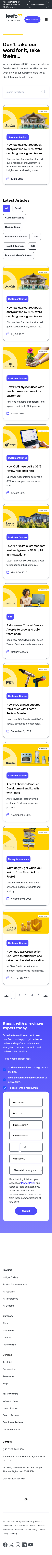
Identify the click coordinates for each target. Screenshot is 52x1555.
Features (7, 1270)
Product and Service (16, 236)
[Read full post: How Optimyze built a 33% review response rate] (26, 449)
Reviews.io (8, 1376)
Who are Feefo (10, 1401)
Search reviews (38, 4)
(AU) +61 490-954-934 (14, 1478)
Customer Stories (14, 217)
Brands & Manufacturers (18, 255)
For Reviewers (10, 1393)
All (6, 208)
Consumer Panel (11, 1429)
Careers (7, 1337)
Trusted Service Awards (15, 1284)
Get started (32, 19)
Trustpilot (7, 1362)
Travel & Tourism (14, 246)
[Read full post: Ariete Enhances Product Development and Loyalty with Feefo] (26, 767)
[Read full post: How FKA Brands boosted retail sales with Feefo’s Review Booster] (26, 687)
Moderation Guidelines (13, 1530)
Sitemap (13, 1534)
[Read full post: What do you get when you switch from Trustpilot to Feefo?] (26, 851)
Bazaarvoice (9, 1369)
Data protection (21, 1525)
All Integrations (10, 1298)
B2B (32, 246)
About (6, 1323)
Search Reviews (11, 1415)
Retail (18, 208)
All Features (9, 1291)
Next (45, 995)
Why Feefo (8, 1330)
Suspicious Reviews (13, 1422)
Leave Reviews (10, 1408)
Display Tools (12, 227)
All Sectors (8, 1305)
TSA (36, 236)
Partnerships (9, 1344)
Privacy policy (31, 1530)
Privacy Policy (28, 1183)
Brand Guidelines (37, 1525)
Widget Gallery (10, 1277)
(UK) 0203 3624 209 (13, 1449)
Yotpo (6, 1383)
